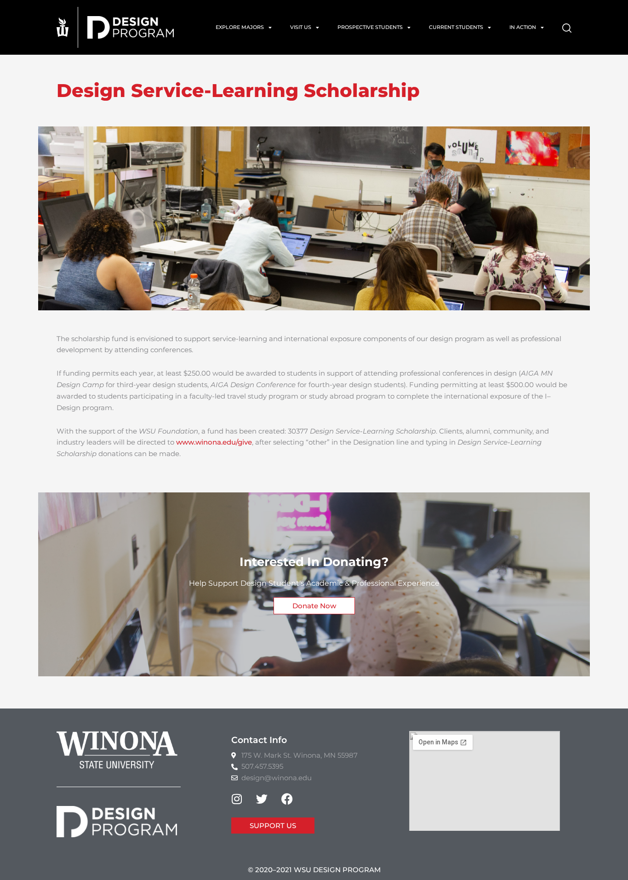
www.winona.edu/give (214, 442)
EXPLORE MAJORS (240, 27)
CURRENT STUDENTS (456, 27)
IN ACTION (522, 27)
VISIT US (300, 27)
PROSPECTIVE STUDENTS (370, 27)
